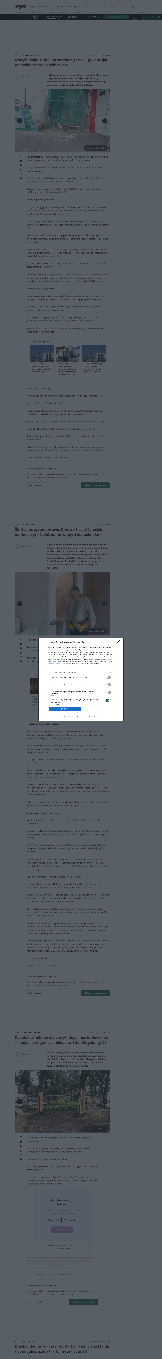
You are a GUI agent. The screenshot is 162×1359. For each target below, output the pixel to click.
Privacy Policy (93, 717)
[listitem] (81, 672)
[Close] (119, 642)
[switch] (108, 677)
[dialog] (81, 679)
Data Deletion (68, 717)
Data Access (81, 717)
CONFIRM (65, 709)
